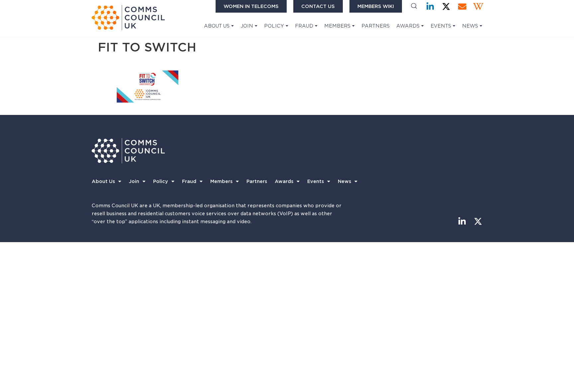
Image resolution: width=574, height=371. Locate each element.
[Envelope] (462, 6)
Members (337, 26)
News (470, 26)
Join (246, 26)
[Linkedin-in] (430, 6)
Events (440, 26)
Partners (375, 26)
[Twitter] (446, 6)
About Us (217, 26)
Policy (274, 26)
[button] (414, 6)
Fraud (304, 26)
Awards (408, 26)
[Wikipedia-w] (478, 6)
